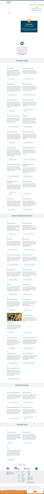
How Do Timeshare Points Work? (28, 110)
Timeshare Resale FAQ (28, 176)
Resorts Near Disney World (13, 264)
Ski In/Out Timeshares (28, 279)
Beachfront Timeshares (28, 294)
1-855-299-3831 (29, 26)
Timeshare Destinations (28, 126)
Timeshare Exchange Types (13, 126)
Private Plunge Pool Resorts (29, 363)
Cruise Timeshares (12, 348)
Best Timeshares (27, 193)
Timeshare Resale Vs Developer (29, 94)
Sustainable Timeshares (13, 363)
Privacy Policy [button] (33, 489)
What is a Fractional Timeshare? (29, 159)
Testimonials (19, 477)
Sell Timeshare (22, 54)
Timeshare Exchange (12, 159)
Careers (19, 474)
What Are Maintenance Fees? (14, 418)
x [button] (42, 485)
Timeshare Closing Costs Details (28, 417)
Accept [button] (35, 491)
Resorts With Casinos (28, 310)
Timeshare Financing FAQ (13, 402)
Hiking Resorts (11, 332)
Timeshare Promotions (28, 209)
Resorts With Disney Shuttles (29, 264)
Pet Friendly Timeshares (28, 348)
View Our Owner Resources (22, 465)
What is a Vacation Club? (28, 142)
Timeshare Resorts (12, 142)
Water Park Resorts (12, 310)
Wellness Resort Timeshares (29, 249)
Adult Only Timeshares (12, 279)
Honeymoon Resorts (27, 332)
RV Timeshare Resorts (12, 294)
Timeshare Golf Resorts (13, 249)
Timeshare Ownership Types (14, 176)
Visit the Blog (11, 459)
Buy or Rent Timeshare (28, 402)
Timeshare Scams (12, 209)
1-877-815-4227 (36, 4)
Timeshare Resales (12, 94)
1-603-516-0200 (39, 10)
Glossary (10, 442)
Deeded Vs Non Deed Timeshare (12, 192)
